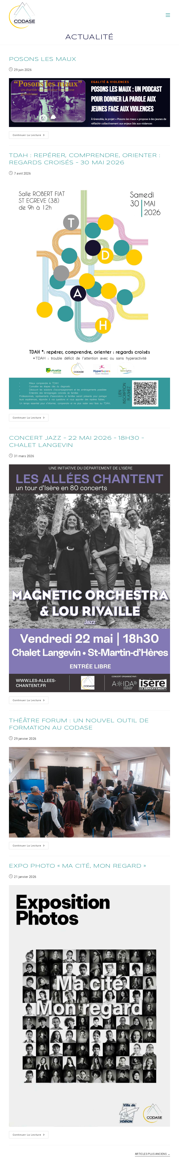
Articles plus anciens (152, 1153)
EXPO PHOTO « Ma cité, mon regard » (77, 866)
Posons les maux (42, 59)
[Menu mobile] (168, 15)
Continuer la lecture (30, 136)
